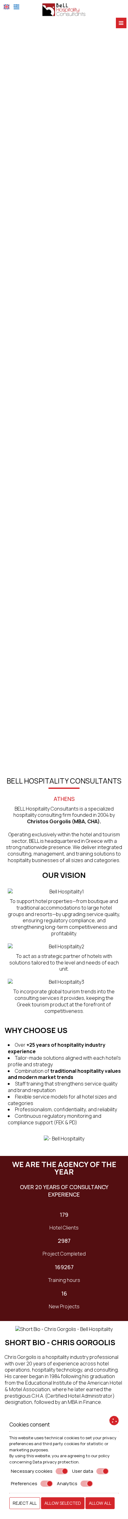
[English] (6, 7)
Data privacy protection (56, 1462)
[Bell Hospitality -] (64, 9)
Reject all (25, 1503)
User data (82, 1471)
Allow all (100, 1503)
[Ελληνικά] (16, 7)
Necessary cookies (32, 1471)
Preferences (24, 1484)
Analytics (67, 1484)
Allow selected (62, 1503)
